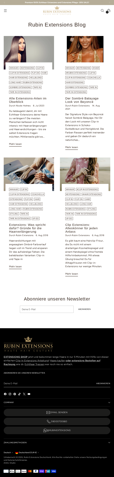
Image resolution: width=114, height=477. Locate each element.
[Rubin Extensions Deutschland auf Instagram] (10, 394)
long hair (15, 82)
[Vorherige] (4, 2)
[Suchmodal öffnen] (102, 11)
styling (14, 214)
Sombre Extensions (20, 87)
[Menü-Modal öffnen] (5, 11)
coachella (94, 77)
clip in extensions (19, 73)
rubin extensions (32, 82)
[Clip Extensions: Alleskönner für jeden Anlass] (85, 174)
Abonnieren (103, 383)
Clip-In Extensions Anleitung (32, 360)
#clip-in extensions (87, 189)
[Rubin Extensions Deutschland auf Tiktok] (20, 394)
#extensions (27, 68)
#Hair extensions (91, 194)
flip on (35, 73)
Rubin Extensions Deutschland (37, 457)
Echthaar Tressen (34, 364)
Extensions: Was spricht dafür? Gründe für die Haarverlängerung (27, 228)
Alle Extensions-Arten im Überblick (27, 100)
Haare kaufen (57, 360)
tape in (37, 87)
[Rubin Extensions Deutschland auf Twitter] (24, 394)
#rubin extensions (76, 73)
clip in (40, 68)
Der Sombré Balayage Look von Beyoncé (82, 100)
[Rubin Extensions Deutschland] (57, 10)
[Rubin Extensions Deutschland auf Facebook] (5, 394)
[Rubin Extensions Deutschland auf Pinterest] (15, 394)
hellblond (36, 77)
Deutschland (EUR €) (28, 452)
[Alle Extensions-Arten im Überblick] (29, 52)
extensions (16, 199)
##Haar (14, 68)
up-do (36, 218)
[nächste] (109, 2)
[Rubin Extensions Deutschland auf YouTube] (29, 394)
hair (44, 73)
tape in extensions (20, 92)
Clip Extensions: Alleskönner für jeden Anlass (81, 228)
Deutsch (7, 452)
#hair (96, 68)
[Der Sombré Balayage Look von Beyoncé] (85, 52)
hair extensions (18, 77)
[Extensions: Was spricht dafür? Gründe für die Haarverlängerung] (29, 174)
